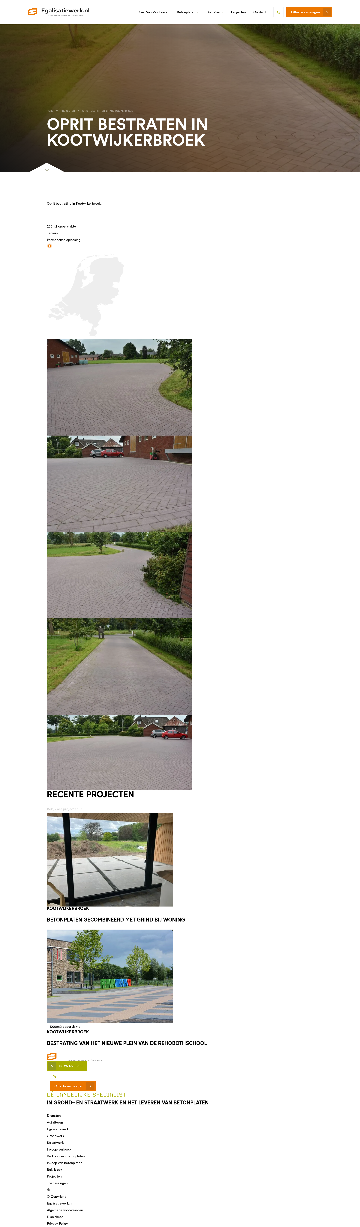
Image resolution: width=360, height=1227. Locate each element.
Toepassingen (57, 1183)
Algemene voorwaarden (65, 1210)
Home (50, 110)
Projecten (238, 12)
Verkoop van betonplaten (66, 1156)
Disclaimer (55, 1217)
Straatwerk (55, 1143)
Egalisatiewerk (58, 1129)
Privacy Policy (57, 1224)
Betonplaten (186, 12)
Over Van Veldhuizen (153, 12)
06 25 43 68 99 (70, 1066)
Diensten (213, 12)
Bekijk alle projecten (62, 809)
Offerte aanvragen (305, 12)
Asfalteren (55, 1122)
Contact (259, 12)
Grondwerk (55, 1136)
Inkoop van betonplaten (64, 1163)
